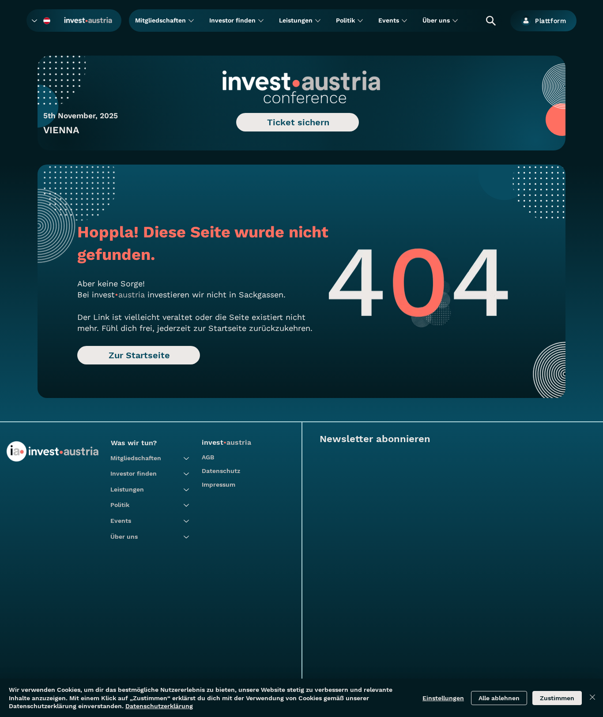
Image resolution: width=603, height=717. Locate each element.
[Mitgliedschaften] (187, 458)
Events (120, 520)
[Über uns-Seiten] (455, 20)
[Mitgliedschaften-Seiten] (191, 20)
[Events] (187, 521)
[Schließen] (592, 698)
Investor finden (133, 473)
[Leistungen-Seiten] (317, 20)
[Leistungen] (187, 490)
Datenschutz (221, 470)
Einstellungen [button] (443, 698)
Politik (119, 504)
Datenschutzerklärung (159, 705)
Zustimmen (557, 698)
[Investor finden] (187, 474)
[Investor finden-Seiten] (261, 20)
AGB (208, 457)
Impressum (218, 484)
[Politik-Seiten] (360, 20)
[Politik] (187, 505)
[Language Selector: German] (41, 21)
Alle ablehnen (499, 698)
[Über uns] (187, 537)
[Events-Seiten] (404, 20)
